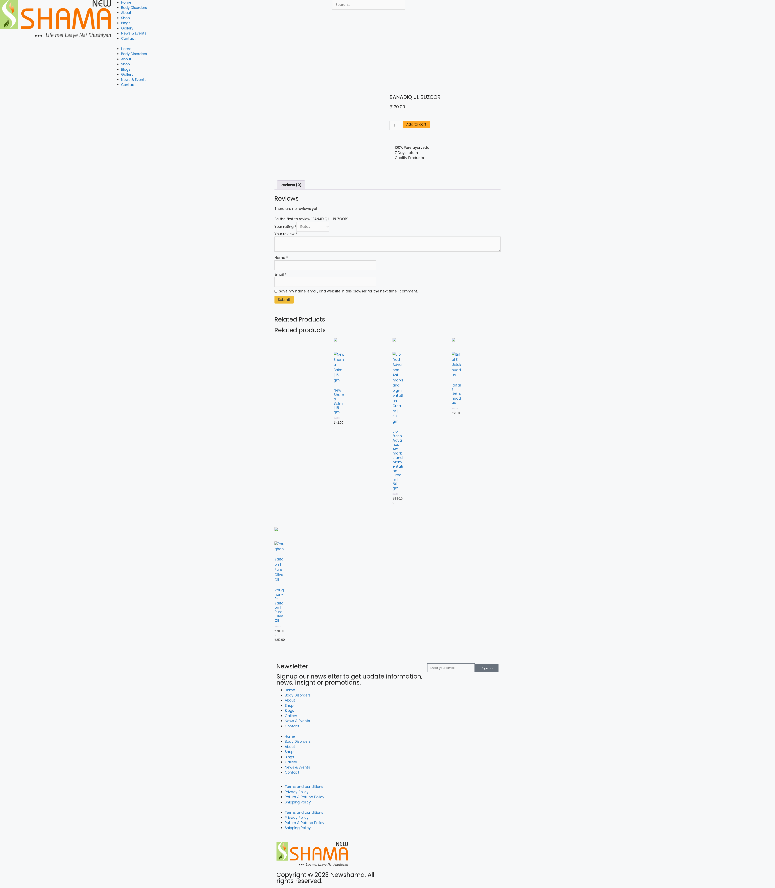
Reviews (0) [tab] (291, 184)
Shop (125, 18)
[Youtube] (417, 877)
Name (281, 257)
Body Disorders (134, 7)
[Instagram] (406, 877)
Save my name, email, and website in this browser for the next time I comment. (348, 291)
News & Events (133, 33)
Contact (128, 38)
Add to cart (416, 124)
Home (126, 2)
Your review (285, 233)
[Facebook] (395, 877)
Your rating (285, 226)
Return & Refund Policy (304, 797)
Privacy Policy (297, 792)
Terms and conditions (304, 786)
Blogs (125, 23)
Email (280, 274)
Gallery (127, 28)
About (126, 12)
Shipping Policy (298, 802)
